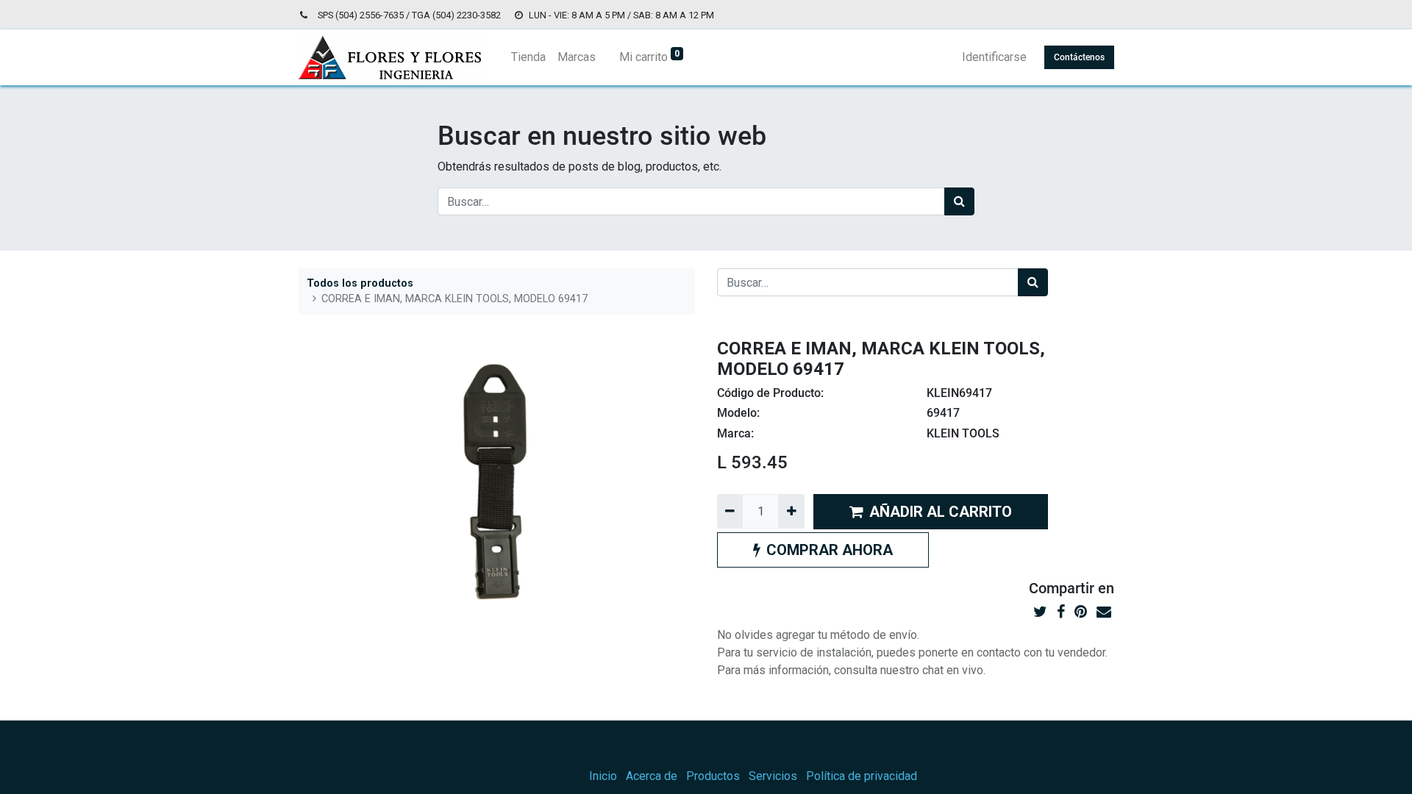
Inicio (603, 776)
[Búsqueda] (959, 201)
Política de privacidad (861, 776)
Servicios (773, 776)
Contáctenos (1079, 57)
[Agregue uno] (791, 511)
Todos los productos (360, 283)
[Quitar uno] (730, 511)
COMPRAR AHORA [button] (829, 550)
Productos (713, 776)
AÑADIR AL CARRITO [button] (940, 512)
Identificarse (994, 57)
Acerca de (651, 776)
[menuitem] (528, 57)
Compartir (1061, 588)
